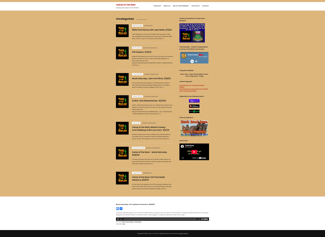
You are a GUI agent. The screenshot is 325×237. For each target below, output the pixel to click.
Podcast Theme (183, 233)
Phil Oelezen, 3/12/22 (141, 52)
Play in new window (128, 222)
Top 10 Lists (195, 6)
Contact (205, 6)
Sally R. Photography (181, 6)
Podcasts (157, 6)
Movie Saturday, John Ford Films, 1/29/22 (151, 78)
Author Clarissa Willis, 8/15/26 (187, 91)
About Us (167, 6)
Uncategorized (148, 25)
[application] (162, 219)
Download (138, 222)
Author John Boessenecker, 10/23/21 (149, 100)
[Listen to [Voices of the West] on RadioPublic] (194, 106)
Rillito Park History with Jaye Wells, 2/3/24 (152, 30)
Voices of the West (126, 4)
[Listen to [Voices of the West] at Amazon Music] (194, 101)
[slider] (205, 218)
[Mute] (202, 219)
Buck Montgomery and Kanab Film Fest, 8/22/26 (193, 89)
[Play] (192, 61)
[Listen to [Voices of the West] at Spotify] (194, 111)
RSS (124, 224)
